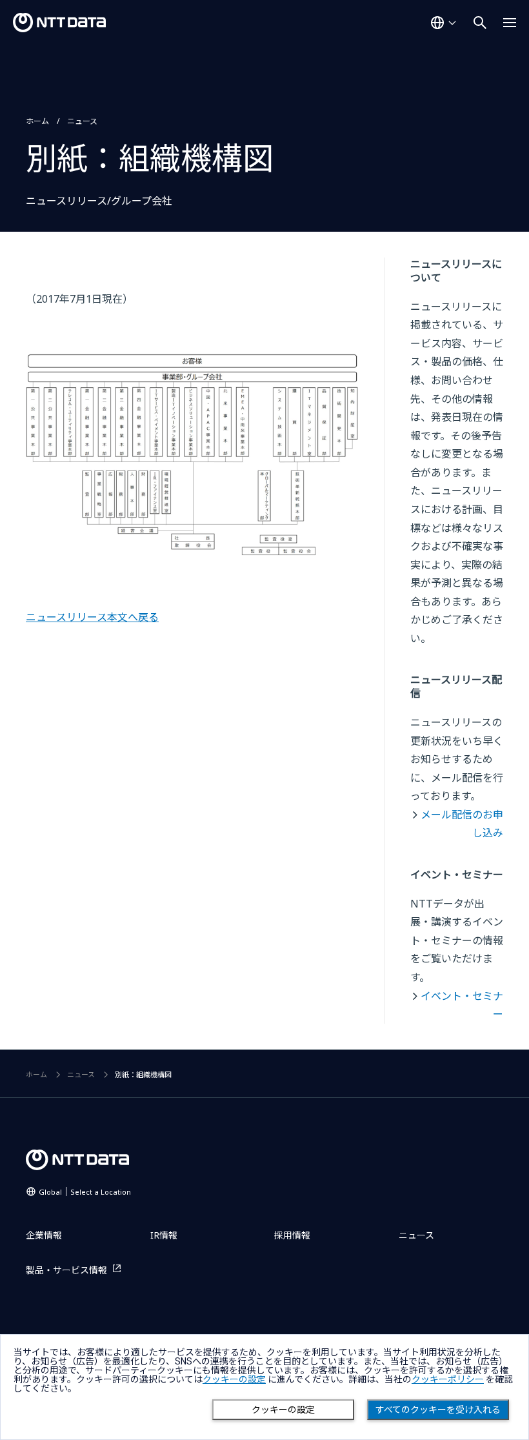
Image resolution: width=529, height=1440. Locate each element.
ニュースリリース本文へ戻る (92, 617)
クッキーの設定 (283, 1410)
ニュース (82, 121)
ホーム (37, 121)
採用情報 (292, 1235)
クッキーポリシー (448, 1379)
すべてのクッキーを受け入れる (438, 1410)
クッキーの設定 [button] (234, 1379)
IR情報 (163, 1235)
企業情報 (44, 1235)
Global (85, 1192)
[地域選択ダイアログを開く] (443, 22)
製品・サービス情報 (66, 1270)
